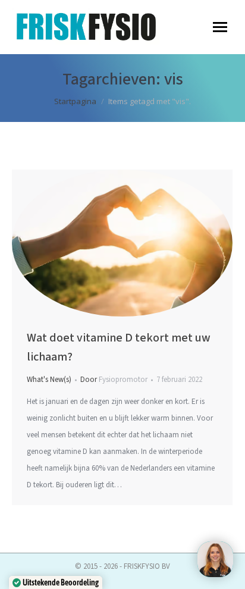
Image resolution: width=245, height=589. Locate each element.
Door (113, 379)
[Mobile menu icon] (220, 27)
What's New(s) (49, 379)
